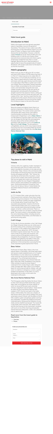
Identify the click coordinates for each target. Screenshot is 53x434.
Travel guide (15, 21)
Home (4, 18)
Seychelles (24, 18)
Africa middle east (17, 18)
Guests (14, 333)
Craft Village (22, 124)
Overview (16, 319)
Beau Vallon (36, 116)
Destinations (9, 18)
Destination (15, 329)
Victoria (17, 55)
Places (15, 321)
